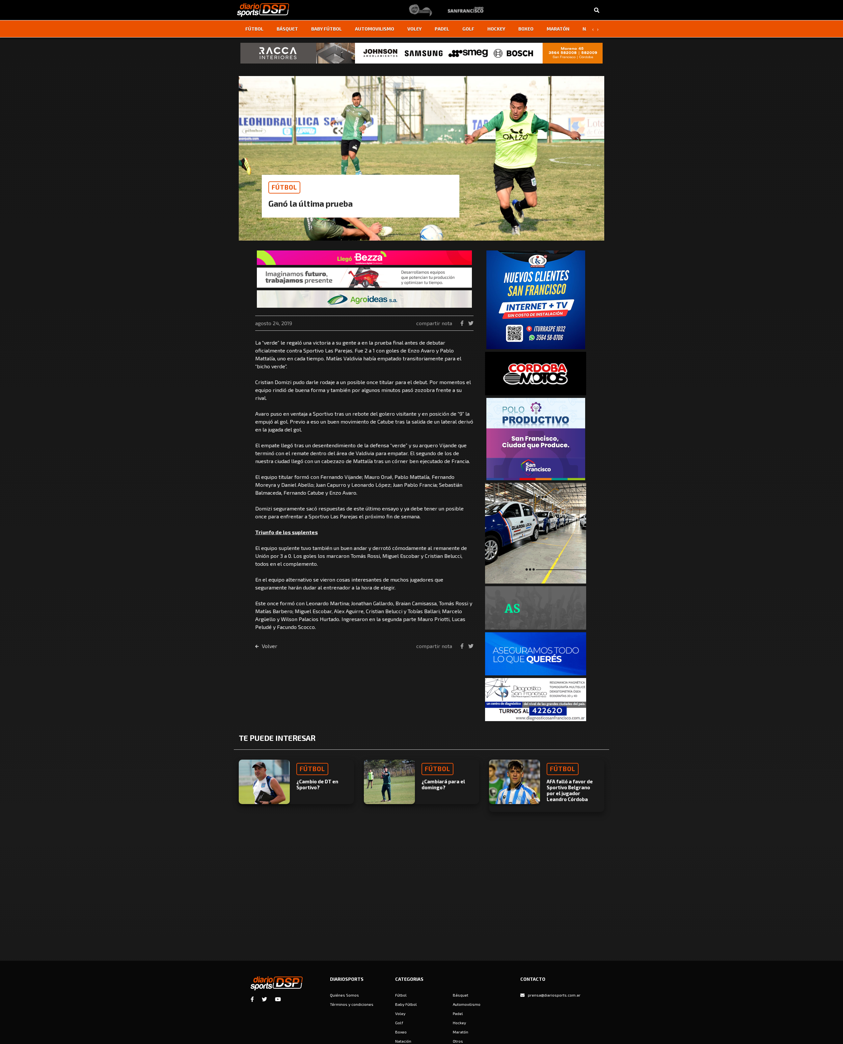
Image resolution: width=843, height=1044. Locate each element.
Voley (414, 29)
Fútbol (254, 29)
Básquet (287, 29)
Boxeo (525, 29)
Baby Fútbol (326, 29)
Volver (268, 646)
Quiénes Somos (344, 995)
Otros (458, 1041)
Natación (403, 1041)
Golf (468, 29)
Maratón (558, 29)
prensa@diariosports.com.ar (554, 995)
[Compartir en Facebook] (462, 323)
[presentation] (592, 29)
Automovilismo (374, 29)
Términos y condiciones (351, 1004)
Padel (442, 29)
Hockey (496, 29)
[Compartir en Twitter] (471, 323)
